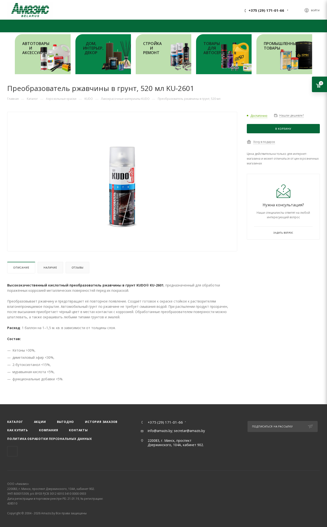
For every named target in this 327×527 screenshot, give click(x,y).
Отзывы (78, 267)
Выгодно (65, 422)
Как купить (17, 430)
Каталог (15, 422)
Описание (21, 267)
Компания (48, 430)
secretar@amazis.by (189, 430)
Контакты (78, 430)
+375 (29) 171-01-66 (266, 10)
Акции (40, 422)
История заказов (101, 422)
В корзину (283, 128)
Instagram (12, 451)
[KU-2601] (122, 182)
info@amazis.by (160, 430)
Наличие (50, 267)
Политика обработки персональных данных (49, 439)
